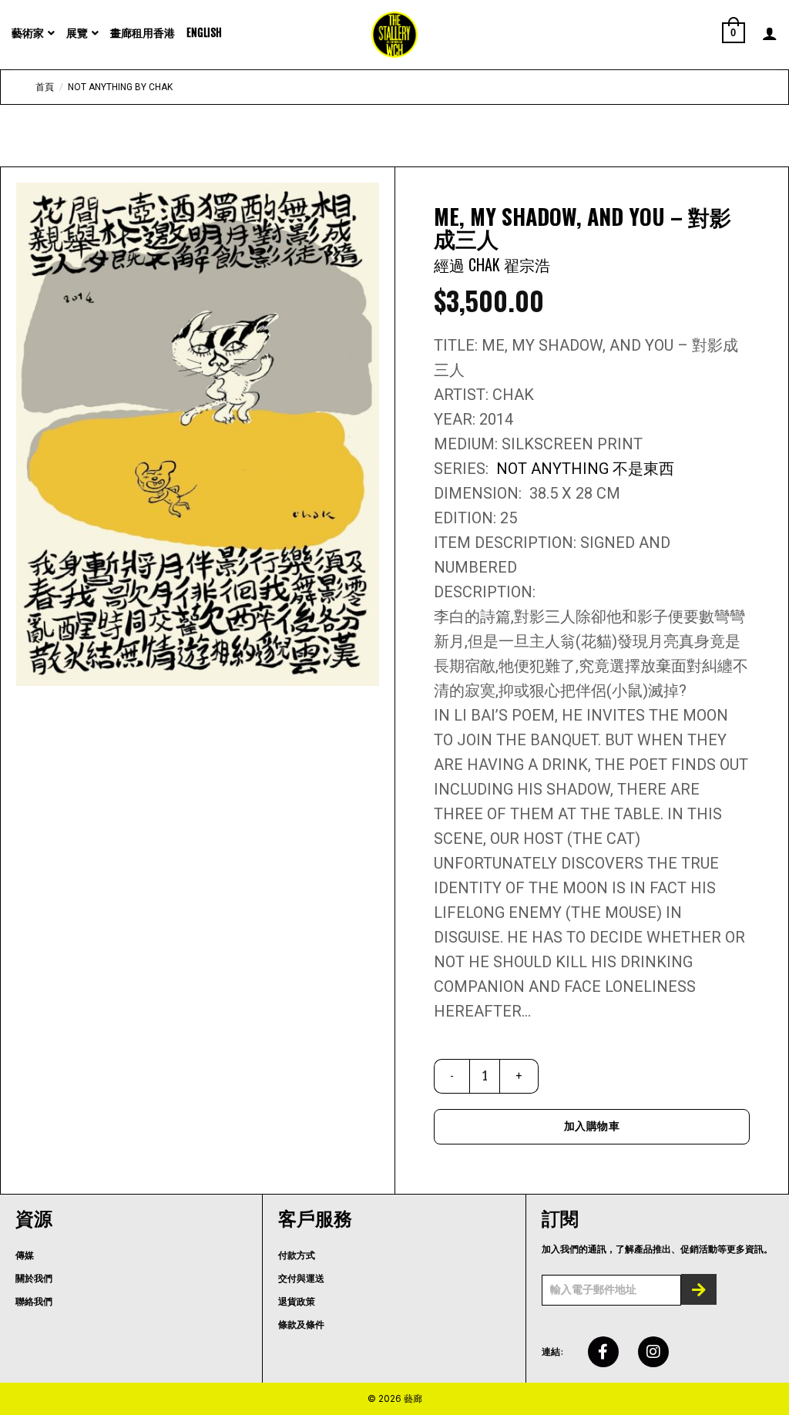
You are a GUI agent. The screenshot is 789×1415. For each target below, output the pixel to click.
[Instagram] (653, 1351)
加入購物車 (591, 1126)
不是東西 (643, 468)
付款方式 (296, 1255)
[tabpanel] (197, 434)
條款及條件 (301, 1324)
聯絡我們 (33, 1301)
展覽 (77, 32)
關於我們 (33, 1278)
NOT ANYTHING (554, 468)
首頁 (44, 87)
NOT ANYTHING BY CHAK (120, 87)
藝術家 (28, 32)
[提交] (699, 1289)
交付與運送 (301, 1278)
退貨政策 (296, 1301)
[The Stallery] (394, 35)
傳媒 (24, 1255)
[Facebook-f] (603, 1351)
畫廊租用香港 (142, 32)
